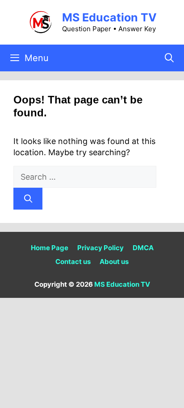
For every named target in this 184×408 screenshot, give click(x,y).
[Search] (27, 199)
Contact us (73, 261)
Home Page (49, 247)
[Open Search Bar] (169, 58)
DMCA (143, 247)
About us (114, 261)
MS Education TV (109, 17)
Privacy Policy (100, 247)
